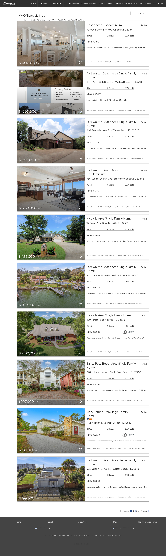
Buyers (101, 3)
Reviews (128, 3)
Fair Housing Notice (112, 535)
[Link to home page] (10, 3)
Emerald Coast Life (89, 3)
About (119, 4)
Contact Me (158, 3)
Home (33, 3)
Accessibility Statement (88, 535)
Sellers (110, 4)
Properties (44, 4)
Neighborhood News (142, 3)
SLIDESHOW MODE (139, 13)
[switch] (80, 63)
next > (145, 511)
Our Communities (72, 3)
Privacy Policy (66, 535)
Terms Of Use (50, 535)
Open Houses (56, 3)
